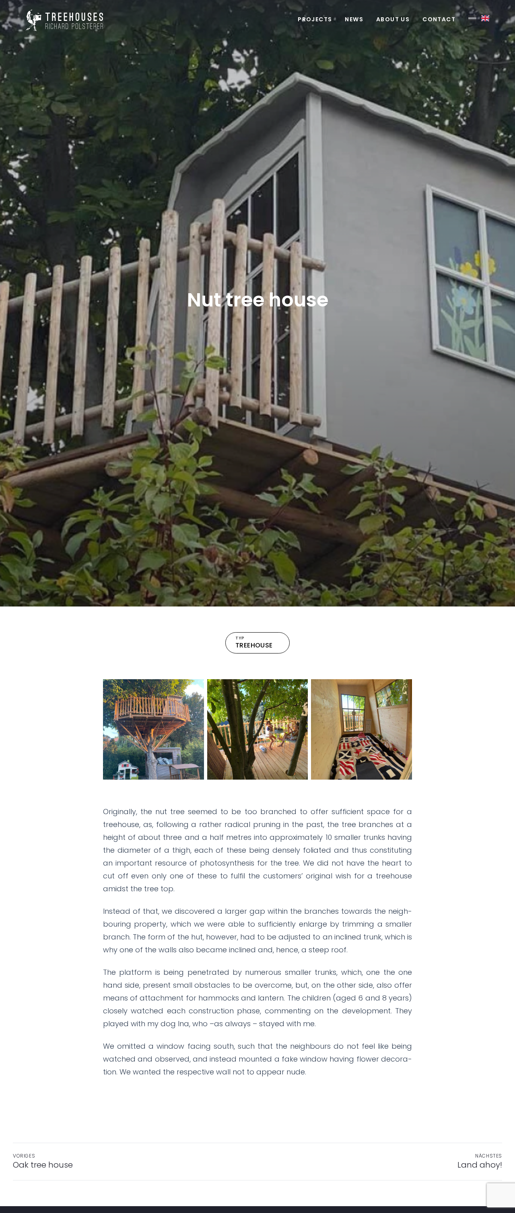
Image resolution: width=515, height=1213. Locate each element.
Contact (438, 19)
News (354, 19)
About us (393, 19)
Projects (315, 19)
